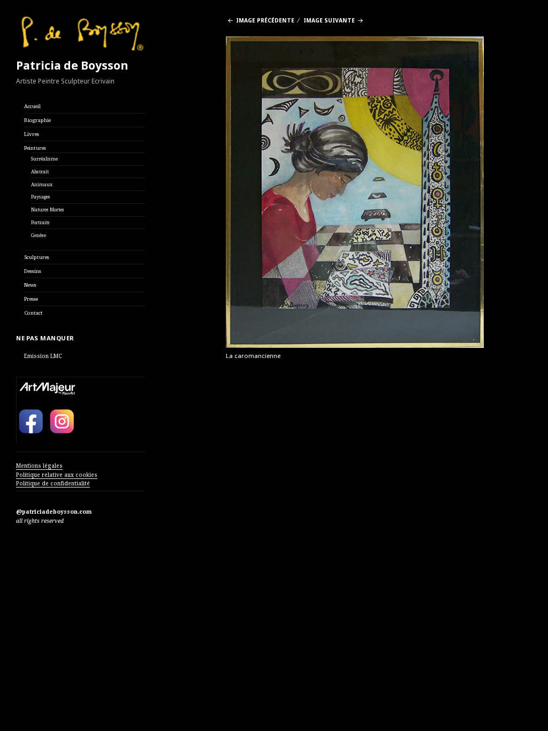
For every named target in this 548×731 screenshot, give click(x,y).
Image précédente (265, 20)
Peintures (35, 147)
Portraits (40, 222)
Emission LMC (43, 356)
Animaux (41, 184)
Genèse (38, 235)
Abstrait (40, 172)
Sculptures (36, 257)
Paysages (40, 197)
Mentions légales (39, 465)
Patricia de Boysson (72, 65)
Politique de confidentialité (53, 483)
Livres (31, 134)
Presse (31, 298)
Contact (33, 312)
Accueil (32, 106)
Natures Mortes (47, 210)
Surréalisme (44, 159)
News (30, 284)
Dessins (32, 271)
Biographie (37, 120)
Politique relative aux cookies (56, 474)
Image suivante (329, 20)
